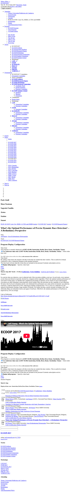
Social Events (12, 15)
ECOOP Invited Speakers (19, 49)
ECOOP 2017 (42, 224)
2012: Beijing (12, 169)
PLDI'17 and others (16, 6)
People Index (16, 99)
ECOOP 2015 (12, 162)
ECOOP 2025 (12, 145)
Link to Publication (6, 294)
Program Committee (21, 89)
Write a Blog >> (5, 1)
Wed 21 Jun (11, 39)
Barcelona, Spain (21, 5)
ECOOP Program (13, 28)
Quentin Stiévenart (10, 414)
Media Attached (21, 402)
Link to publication (11, 402)
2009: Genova (12, 173)
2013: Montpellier (13, 167)
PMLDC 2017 (5, 471)
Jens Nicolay (41, 414)
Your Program (12, 29)
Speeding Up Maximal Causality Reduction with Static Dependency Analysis (28, 404)
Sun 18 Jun (11, 34)
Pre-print (19, 418)
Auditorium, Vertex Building (31, 272)
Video (2, 320)
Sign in (6, 183)
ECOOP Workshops (18, 53)
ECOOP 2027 (12, 142)
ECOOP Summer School (19, 58)
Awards (10, 18)
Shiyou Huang (9, 407)
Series (10, 139)
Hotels (10, 23)
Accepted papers (13, 31)
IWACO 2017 (5, 468)
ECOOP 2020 (12, 154)
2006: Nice (11, 178)
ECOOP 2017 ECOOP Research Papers (12, 240)
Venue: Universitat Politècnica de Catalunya (21, 13)
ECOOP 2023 (12, 149)
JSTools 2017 (5, 470)
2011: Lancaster (12, 170)
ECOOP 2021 (12, 152)
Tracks (6, 44)
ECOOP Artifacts (17, 48)
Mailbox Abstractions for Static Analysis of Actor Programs (22, 411)
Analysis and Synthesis (47, 272)
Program (6, 26)
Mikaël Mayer (9, 399)
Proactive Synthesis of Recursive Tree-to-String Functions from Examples (26, 395)
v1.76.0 (18, 437)
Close (2, 268)
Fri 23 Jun (11, 43)
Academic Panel (20, 86)
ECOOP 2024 (12, 147)
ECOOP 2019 (12, 155)
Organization (8, 72)
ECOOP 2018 (12, 157)
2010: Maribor (12, 172)
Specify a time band (23, 265)
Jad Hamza (29, 399)
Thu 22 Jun (11, 41)
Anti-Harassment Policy (15, 25)
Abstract (3, 274)
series (35, 224)
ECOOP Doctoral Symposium (20, 54)
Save (2, 266)
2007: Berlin (11, 177)
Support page (4, 439)
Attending (7, 11)
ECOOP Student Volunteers (20, 56)
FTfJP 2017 (4, 465)
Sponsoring (11, 16)
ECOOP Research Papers (19, 51)
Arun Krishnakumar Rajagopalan (18, 236)
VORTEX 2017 (5, 473)
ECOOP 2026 (12, 144)
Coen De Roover (39, 416)
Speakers (18, 92)
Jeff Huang (4, 236)
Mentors (18, 94)
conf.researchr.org (9, 437)
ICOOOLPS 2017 (6, 467)
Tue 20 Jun (11, 38)
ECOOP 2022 (12, 150)
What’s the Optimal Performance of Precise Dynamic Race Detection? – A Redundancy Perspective (36, 420)
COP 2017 (4, 463)
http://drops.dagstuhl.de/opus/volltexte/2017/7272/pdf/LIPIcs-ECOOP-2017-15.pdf (25, 296)
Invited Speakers (20, 87)
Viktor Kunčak (57, 399)
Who (2, 235)
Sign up (6, 185)
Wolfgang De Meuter (11, 416)
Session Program (6, 379)
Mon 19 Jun (11, 36)
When (2, 270)
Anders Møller (63, 272)
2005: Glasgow (12, 180)
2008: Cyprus (12, 175)
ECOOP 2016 (12, 160)
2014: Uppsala (12, 165)
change (40, 386)
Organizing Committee (18, 76)
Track (2, 239)
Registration (11, 21)
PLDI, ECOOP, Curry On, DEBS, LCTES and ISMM (17, 224)
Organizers (19, 96)
